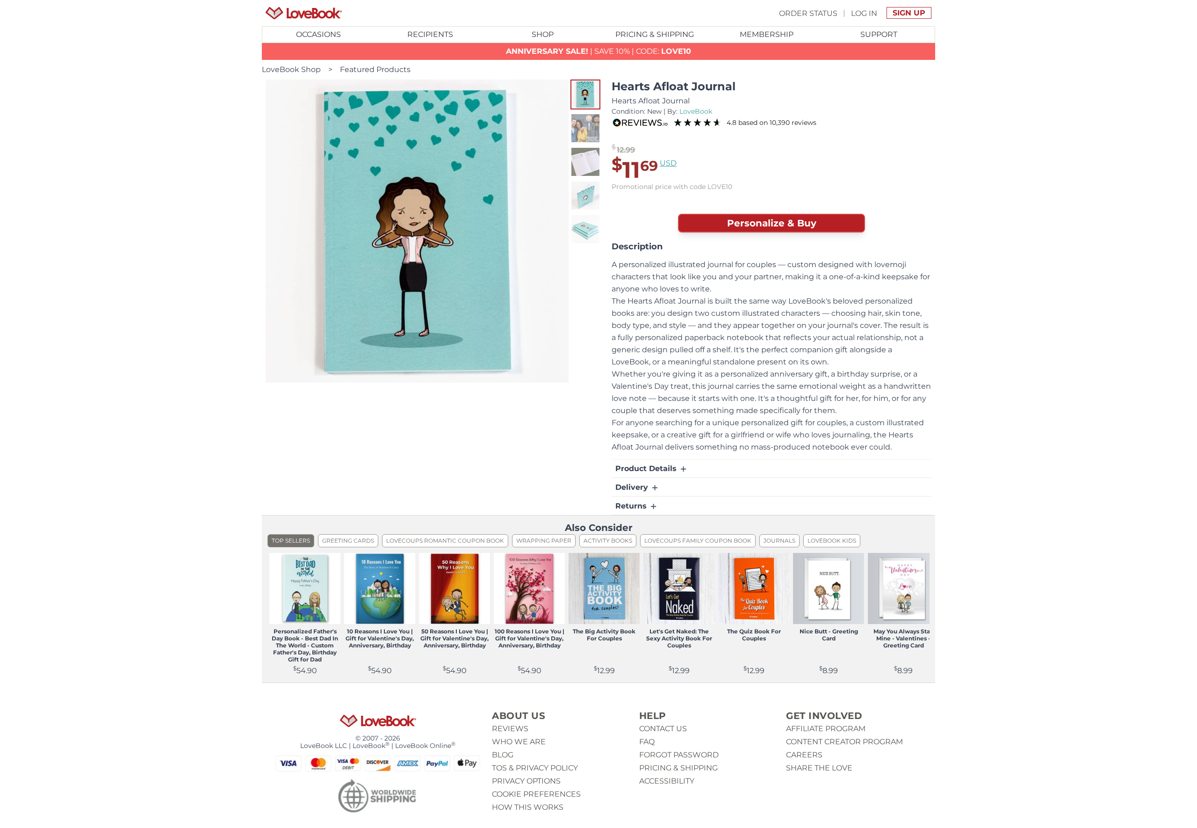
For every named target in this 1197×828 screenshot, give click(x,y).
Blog (502, 754)
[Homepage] (304, 13)
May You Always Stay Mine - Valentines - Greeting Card (903, 638)
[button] (585, 94)
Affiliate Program (825, 728)
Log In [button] (864, 12)
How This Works (527, 807)
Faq (647, 741)
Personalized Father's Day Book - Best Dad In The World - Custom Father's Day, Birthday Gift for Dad (305, 645)
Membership (766, 34)
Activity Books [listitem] (608, 540)
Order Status (808, 12)
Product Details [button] (647, 468)
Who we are (519, 741)
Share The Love (819, 767)
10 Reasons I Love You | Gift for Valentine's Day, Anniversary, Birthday (380, 638)
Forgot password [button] (679, 754)
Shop (543, 34)
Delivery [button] (632, 487)
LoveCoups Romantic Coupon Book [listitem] (445, 540)
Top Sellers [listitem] (291, 540)
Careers (804, 754)
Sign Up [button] (909, 12)
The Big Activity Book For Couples (604, 635)
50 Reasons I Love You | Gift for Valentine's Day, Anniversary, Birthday (454, 638)
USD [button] (668, 163)
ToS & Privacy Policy (535, 767)
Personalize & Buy (771, 223)
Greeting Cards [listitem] (348, 540)
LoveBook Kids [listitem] (832, 540)
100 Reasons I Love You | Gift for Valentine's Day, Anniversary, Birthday (529, 638)
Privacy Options (526, 781)
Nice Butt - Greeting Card (829, 635)
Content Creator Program (844, 741)
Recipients (430, 34)
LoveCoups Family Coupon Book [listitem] (697, 540)
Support (878, 34)
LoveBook (695, 111)
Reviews (510, 728)
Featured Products (375, 69)
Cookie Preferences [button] (536, 794)
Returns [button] (632, 505)
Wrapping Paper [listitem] (543, 540)
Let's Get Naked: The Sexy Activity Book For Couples (679, 638)
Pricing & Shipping (654, 34)
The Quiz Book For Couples (754, 635)
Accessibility (666, 781)
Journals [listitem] (779, 540)
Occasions (318, 34)
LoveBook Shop (291, 69)
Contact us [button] (663, 728)
